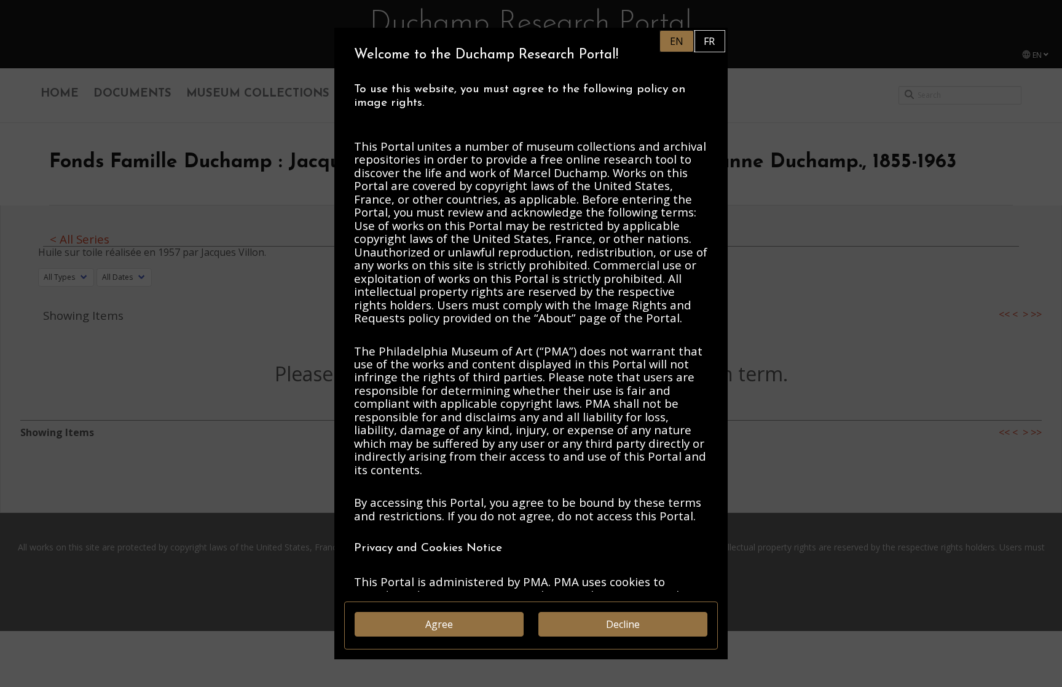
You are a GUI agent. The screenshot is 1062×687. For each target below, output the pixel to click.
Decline (623, 624)
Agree (439, 624)
